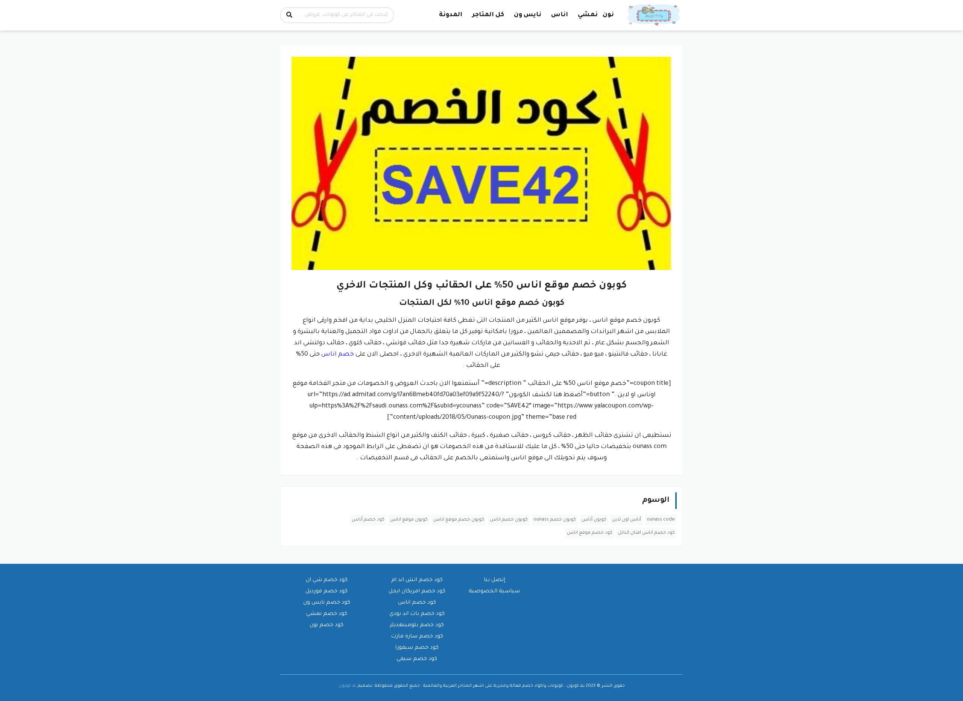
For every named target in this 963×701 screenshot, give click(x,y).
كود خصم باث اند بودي (417, 614)
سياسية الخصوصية (494, 592)
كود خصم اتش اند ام (417, 580)
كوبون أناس (594, 519)
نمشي (588, 15)
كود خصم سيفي (416, 659)
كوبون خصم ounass (554, 519)
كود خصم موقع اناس (589, 533)
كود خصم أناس (368, 519)
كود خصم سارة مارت (417, 637)
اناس (559, 15)
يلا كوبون (348, 686)
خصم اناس (337, 354)
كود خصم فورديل (326, 592)
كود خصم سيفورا (417, 648)
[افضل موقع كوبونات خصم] (654, 15)
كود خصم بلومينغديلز (417, 625)
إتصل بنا (494, 580)
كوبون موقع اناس (409, 519)
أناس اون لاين (626, 519)
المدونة (450, 15)
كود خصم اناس (417, 603)
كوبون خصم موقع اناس (458, 519)
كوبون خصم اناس (509, 519)
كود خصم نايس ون (326, 603)
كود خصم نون (326, 625)
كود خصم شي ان (327, 580)
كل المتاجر (488, 15)
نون (608, 15)
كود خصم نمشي (326, 614)
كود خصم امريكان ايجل (417, 592)
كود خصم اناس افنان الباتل (646, 533)
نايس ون (527, 15)
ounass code (661, 519)
